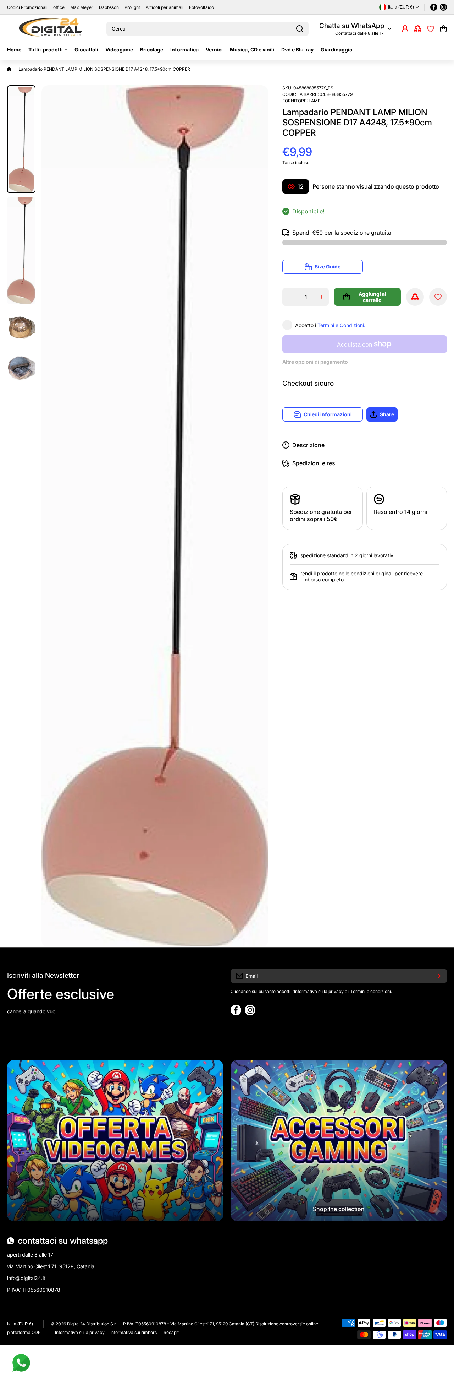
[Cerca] (300, 29)
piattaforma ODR (24, 1332)
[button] (443, 28)
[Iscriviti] (438, 976)
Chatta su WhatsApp (351, 26)
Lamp (315, 100)
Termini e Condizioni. (341, 325)
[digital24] (51, 28)
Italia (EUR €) (20, 1323)
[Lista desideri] (430, 28)
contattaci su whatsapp (63, 1241)
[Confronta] (417, 28)
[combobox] (207, 29)
